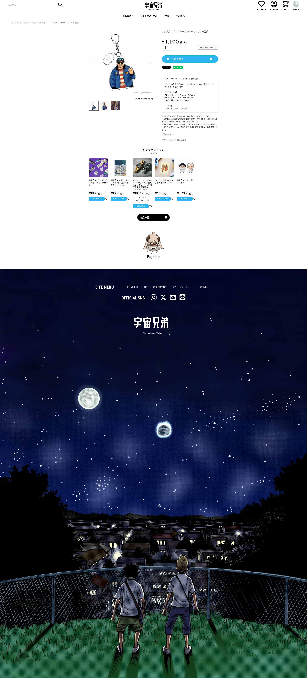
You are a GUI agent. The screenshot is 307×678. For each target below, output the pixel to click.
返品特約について (169, 134)
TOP (10, 23)
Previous (91, 63)
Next (150, 63)
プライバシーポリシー (183, 287)
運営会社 (204, 287)
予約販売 (180, 16)
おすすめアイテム (148, 16)
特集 (167, 16)
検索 (60, 5)
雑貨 (34, 23)
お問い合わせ (131, 287)
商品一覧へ (146, 217)
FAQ (145, 287)
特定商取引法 (159, 287)
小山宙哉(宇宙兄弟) (22, 23)
